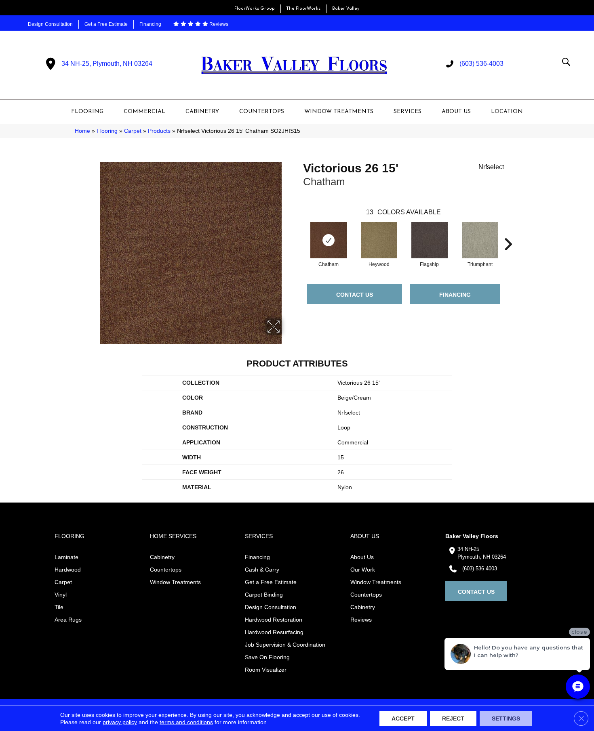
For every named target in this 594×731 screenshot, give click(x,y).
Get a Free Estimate (106, 24)
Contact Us (354, 294)
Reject (453, 718)
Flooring (107, 131)
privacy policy (120, 722)
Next (508, 232)
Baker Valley (346, 8)
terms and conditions (186, 722)
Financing (150, 24)
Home (82, 131)
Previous (299, 232)
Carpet (132, 131)
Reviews (218, 24)
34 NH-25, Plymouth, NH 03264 (106, 63)
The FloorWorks (303, 8)
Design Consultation (50, 24)
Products (159, 131)
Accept (403, 718)
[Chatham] (328, 240)
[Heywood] (379, 240)
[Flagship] (429, 240)
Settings (506, 718)
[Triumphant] (480, 240)
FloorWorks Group (254, 8)
